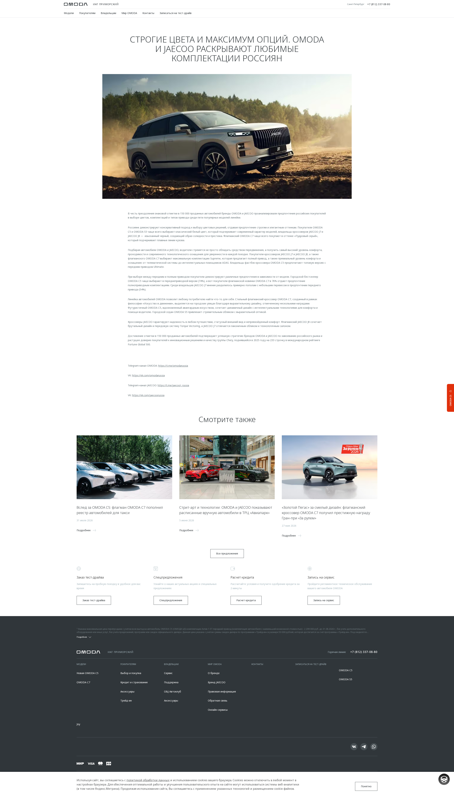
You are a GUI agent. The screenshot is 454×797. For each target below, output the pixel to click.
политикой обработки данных (148, 780)
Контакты (148, 13)
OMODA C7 (83, 682)
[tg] (363, 746)
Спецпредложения (170, 600)
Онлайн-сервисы (218, 709)
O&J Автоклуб (172, 691)
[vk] (354, 746)
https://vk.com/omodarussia (148, 375)
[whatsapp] (373, 746)
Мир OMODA (129, 13)
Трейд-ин (126, 700)
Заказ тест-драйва (93, 600)
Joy (78, 724)
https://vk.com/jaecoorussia (148, 395)
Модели (69, 13)
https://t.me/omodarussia (173, 365)
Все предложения (227, 553)
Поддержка (171, 682)
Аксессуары (127, 691)
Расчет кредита (246, 600)
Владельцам (108, 13)
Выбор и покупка (130, 673)
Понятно (366, 786)
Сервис (168, 673)
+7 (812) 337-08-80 (378, 4)
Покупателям (87, 13)
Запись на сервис (323, 600)
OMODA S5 (345, 679)
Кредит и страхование (134, 682)
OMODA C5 (345, 670)
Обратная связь (217, 700)
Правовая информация (222, 691)
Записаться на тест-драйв (176, 13)
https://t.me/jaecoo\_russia (173, 385)
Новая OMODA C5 (87, 673)
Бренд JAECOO (216, 682)
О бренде (214, 673)
